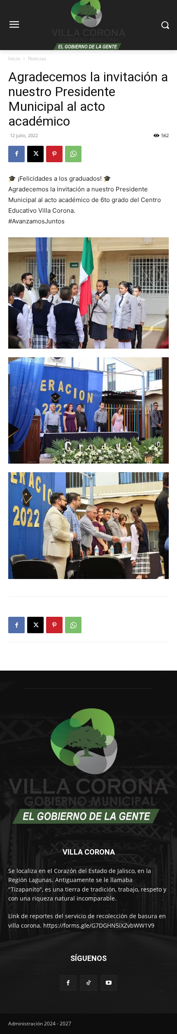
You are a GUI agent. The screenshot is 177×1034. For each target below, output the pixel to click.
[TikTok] (88, 983)
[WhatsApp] (73, 154)
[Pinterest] (54, 154)
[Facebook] (16, 154)
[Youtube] (109, 983)
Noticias (37, 58)
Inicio (14, 58)
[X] (35, 154)
